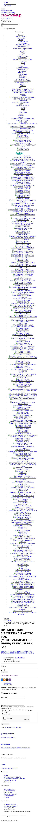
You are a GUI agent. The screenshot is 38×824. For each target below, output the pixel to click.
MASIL (26, 412)
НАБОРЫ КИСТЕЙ (22, 79)
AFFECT (26, 120)
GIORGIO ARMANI (30, 287)
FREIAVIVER (28, 284)
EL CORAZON (28, 249)
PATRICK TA (28, 468)
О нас (6, 2)
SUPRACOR (28, 552)
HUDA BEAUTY (29, 310)
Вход (2, 8)
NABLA (26, 441)
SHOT (26, 532)
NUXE (26, 456)
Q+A (25, 494)
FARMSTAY (28, 279)
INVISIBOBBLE (29, 320)
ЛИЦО (21, 87)
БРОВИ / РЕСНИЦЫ (22, 105)
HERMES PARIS (29, 303)
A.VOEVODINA (29, 118)
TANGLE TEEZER (30, 553)
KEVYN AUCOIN (29, 346)
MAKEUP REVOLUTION (26, 403)
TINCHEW (27, 570)
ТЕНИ (23, 49)
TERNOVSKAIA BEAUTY (22, 558)
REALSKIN (27, 506)
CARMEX (27, 188)
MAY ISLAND (28, 415)
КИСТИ (20, 72)
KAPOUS (27, 341)
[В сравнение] (3, 665)
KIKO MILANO (29, 348)
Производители (9, 795)
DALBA (26, 220)
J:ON (25, 323)
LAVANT (27, 366)
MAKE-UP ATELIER (30, 394)
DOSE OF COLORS (30, 236)
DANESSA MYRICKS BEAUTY (22, 223)
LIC (25, 372)
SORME (26, 547)
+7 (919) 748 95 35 (6, 18)
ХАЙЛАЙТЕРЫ (22, 100)
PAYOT (26, 469)
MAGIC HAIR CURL (30, 389)
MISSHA (26, 428)
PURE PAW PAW (29, 487)
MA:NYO (27, 386)
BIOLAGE (27, 172)
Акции (21, 114)
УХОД (21, 104)
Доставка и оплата (10, 4)
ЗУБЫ (23, 110)
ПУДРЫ (22, 94)
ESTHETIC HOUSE (30, 266)
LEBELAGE (27, 368)
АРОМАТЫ (21, 38)
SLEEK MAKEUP (29, 538)
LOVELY (27, 379)
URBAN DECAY (29, 584)
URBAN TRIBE (29, 586)
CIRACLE (27, 206)
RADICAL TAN (29, 496)
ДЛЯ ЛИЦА (23, 77)
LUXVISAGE (28, 384)
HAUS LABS (28, 298)
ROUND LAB (28, 517)
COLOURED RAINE (30, 210)
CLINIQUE (27, 208)
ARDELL (27, 138)
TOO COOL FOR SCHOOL (27, 577)
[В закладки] (1, 665)
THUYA (26, 565)
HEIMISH (27, 300)
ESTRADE (27, 269)
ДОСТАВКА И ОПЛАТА (12, 777)
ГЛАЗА (21, 54)
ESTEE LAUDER (29, 262)
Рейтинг (3, 710)
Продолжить (4, 724)
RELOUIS (27, 507)
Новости (21, 115)
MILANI (26, 418)
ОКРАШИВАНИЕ (22, 46)
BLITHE (26, 175)
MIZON (26, 430)
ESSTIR (26, 261)
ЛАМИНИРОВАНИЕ (23, 45)
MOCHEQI (27, 433)
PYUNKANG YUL (30, 492)
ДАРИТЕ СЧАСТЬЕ (30, 612)
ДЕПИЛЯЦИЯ (22, 43)
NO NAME (27, 455)
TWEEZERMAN (29, 583)
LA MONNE (27, 353)
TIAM (25, 566)
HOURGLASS (28, 308)
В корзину (4, 672)
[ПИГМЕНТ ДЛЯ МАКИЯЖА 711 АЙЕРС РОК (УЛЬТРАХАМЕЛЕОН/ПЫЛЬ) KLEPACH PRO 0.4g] (19, 653)
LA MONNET (28, 354)
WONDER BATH (29, 599)
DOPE (26, 234)
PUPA (25, 484)
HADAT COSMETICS (26, 296)
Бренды (20, 117)
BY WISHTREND (29, 185)
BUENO (26, 182)
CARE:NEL (27, 187)
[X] (7, 679)
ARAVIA (26, 137)
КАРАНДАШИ (23, 69)
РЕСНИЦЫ (22, 61)
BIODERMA (28, 170)
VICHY (26, 591)
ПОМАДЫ (22, 71)
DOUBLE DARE (29, 238)
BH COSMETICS (29, 167)
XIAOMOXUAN (29, 601)
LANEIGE (27, 363)
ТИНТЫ (22, 51)
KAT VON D (28, 345)
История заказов (9, 791)
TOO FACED (28, 579)
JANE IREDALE (29, 326)
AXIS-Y (26, 150)
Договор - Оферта (10, 780)
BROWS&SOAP (29, 179)
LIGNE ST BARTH (30, 374)
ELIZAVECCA (28, 251)
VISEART (27, 593)
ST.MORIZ (27, 548)
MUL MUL (27, 440)
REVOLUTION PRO (30, 510)
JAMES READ (28, 325)
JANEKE (26, 328)
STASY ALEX (28, 550)
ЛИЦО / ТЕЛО (22, 112)
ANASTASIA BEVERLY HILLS (23, 130)
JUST (25, 336)
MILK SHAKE (28, 420)
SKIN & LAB (28, 535)
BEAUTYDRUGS (29, 164)
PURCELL (27, 486)
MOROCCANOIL (29, 437)
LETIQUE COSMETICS (26, 370)
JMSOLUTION (28, 335)
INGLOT (26, 313)
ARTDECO (27, 141)
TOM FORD (27, 573)
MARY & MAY (28, 410)
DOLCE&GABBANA (23, 233)
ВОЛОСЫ (22, 107)
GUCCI (26, 294)
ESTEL (26, 264)
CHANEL (27, 198)
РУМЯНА (23, 95)
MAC (25, 387)
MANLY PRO (28, 405)
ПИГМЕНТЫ (22, 58)
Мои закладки (8, 792)
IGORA (22, 84)
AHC (25, 122)
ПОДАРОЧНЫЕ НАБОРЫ (20, 102)
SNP (25, 542)
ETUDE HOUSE (29, 271)
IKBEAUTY (27, 312)
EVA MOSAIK (28, 275)
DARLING (27, 225)
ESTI (25, 267)
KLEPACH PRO (29, 349)
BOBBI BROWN (29, 177)
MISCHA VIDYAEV (30, 422)
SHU (25, 533)
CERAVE (27, 197)
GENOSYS (27, 285)
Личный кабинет (9, 789)
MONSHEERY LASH (30, 435)
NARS (26, 445)
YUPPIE (26, 606)
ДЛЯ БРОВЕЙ (22, 74)
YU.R (25, 604)
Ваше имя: (4, 697)
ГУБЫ (21, 66)
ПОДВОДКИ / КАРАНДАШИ (22, 48)
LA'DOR (26, 361)
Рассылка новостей (10, 794)
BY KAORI (27, 183)
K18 (25, 340)
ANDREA (27, 132)
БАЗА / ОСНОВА (22, 56)
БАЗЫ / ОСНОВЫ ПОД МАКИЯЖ (23, 89)
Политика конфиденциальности (14, 778)
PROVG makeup (29, 483)
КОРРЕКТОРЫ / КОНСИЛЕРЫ (23, 92)
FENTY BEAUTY (29, 280)
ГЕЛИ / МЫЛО (23, 41)
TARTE (26, 555)
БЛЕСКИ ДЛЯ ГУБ (23, 68)
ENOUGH (27, 257)
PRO (16, 727)
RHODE (26, 512)
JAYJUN (26, 330)
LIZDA (26, 377)
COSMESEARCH (29, 218)
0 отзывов (4, 675)
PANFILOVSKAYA (30, 463)
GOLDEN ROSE (29, 292)
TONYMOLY (28, 575)
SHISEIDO (27, 530)
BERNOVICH (28, 165)
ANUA (26, 135)
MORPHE (27, 438)
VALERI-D (27, 589)
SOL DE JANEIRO (29, 543)
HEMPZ (26, 302)
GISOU (26, 289)
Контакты (7, 5)
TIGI (25, 568)
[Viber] (9, 679)
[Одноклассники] (4, 679)
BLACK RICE (28, 174)
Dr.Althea (26, 241)
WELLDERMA (28, 598)
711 (5, 727)
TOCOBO (27, 571)
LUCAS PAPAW (29, 381)
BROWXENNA (28, 180)
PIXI (25, 473)
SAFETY (26, 519)
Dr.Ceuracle (27, 243)
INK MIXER (27, 315)
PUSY (25, 491)
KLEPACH (10, 727)
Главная (20, 35)
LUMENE (27, 382)
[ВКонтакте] (2, 679)
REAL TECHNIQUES (25, 500)
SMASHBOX (28, 540)
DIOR (25, 229)
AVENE (26, 148)
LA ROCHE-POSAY (30, 356)
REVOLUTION (28, 509)
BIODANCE (27, 169)
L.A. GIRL (27, 351)
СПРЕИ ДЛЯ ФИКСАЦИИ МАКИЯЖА (23, 97)
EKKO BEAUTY (29, 248)
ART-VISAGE (28, 140)
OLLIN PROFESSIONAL (25, 459)
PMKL (26, 474)
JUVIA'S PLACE (29, 338)
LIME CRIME (28, 376)
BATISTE (27, 156)
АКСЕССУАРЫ (21, 36)
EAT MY (26, 244)
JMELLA (26, 333)
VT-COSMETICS (29, 596)
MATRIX (23, 86)
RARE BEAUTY (29, 497)
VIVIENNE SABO (29, 594)
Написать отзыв (13, 675)
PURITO (26, 489)
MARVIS (26, 409)
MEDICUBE (27, 417)
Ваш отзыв (4, 705)
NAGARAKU (28, 443)
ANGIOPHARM (29, 133)
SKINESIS (27, 537)
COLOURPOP (28, 211)
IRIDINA (26, 321)
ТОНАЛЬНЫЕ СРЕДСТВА (22, 99)
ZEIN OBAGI (28, 611)
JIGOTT (26, 331)
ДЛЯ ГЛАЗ (22, 76)
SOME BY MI (28, 545)
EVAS (25, 277)
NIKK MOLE (28, 453)
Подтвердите (6, 714)
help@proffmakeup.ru (10, 806)
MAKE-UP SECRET (30, 397)
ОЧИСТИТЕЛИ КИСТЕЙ (22, 81)
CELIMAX (27, 195)
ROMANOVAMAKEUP (22, 515)
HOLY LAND (28, 307)
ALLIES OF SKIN (29, 127)
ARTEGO (27, 143)
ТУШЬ (23, 53)
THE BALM (27, 560)
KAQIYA (26, 343)
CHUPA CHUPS (29, 203)
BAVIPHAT (27, 157)
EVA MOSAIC (28, 274)
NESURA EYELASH (30, 451)
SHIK (25, 527)
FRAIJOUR (27, 282)
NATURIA (27, 450)
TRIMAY (26, 581)
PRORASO (27, 481)
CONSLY (27, 213)
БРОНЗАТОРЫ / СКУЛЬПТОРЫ (22, 91)
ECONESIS (27, 246)
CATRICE (27, 192)
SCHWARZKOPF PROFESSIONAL (22, 522)
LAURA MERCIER (30, 364)
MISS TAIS (27, 425)
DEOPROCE (28, 228)
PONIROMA (28, 476)
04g (20, 727)
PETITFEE (27, 471)
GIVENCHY (28, 290)
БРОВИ (20, 40)
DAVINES (27, 226)
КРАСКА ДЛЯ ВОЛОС (20, 82)
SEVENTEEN (28, 525)
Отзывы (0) (8, 684)
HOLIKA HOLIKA (30, 305)
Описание (7, 683)
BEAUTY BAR (28, 159)
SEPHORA (27, 524)
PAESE (26, 461)
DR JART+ (27, 239)
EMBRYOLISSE (29, 254)
